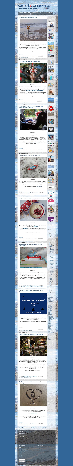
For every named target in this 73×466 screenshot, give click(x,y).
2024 (49, 236)
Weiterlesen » (21, 54)
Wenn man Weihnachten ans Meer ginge (28, 17)
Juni (50, 283)
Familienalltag (23, 102)
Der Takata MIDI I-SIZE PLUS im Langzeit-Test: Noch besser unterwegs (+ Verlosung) (31, 107)
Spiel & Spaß (30, 330)
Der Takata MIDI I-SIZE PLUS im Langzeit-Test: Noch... (51, 253)
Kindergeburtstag (50, 313)
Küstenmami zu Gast (49, 12)
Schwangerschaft (50, 325)
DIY (48, 304)
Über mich (32, 13)
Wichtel (42, 286)
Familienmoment (50, 307)
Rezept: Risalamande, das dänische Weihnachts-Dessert (31, 198)
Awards (49, 298)
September (51, 279)
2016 (49, 290)
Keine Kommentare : (35, 192)
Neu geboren (49, 324)
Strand (49, 331)
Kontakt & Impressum (44, 13)
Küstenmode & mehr (50, 319)
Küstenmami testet (50, 317)
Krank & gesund (50, 315)
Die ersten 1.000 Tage (51, 300)
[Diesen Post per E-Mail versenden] (38, 56)
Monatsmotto (49, 323)
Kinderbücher (28, 286)
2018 (49, 243)
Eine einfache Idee (50, 305)
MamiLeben (27, 102)
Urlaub (30, 377)
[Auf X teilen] (40, 56)
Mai (50, 284)
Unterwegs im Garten (51, 334)
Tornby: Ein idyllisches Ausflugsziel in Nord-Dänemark (31, 334)
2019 (49, 242)
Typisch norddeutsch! (51, 332)
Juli (50, 282)
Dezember (51, 245)
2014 (49, 292)
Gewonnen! (28, 13)
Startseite (20, 12)
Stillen (49, 330)
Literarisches (23, 57)
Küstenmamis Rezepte (51, 318)
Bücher (44, 12)
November (51, 277)
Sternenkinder (50, 329)
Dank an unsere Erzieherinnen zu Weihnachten (29, 61)
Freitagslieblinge (50, 308)
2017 (49, 244)
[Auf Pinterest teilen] (42, 56)
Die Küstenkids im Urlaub (26, 12)
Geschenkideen (23, 286)
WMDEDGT (49, 339)
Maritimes (26, 57)
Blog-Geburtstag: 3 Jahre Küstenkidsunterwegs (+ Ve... (51, 274)
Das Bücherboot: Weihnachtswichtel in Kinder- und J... (51, 264)
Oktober (51, 278)
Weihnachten (39, 286)
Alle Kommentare (22, 461)
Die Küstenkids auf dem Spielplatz (36, 12)
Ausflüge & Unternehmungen (25, 377)
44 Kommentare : (34, 285)
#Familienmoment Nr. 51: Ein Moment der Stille (29, 155)
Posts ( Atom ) (24, 429)
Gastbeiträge (49, 309)
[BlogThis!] (39, 56)
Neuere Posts (21, 427)
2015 (49, 291)
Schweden (49, 326)
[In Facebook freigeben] (41, 56)
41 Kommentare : (34, 423)
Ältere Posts (44, 427)
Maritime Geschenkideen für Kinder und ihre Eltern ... (51, 267)
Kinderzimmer (50, 314)
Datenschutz (50, 13)
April (50, 285)
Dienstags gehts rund (51, 303)
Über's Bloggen (50, 333)
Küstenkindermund (50, 316)
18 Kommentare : (34, 376)
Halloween (49, 311)
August (51, 281)
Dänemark (49, 299)
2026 (49, 234)
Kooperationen (37, 13)
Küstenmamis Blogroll (22, 13)
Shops (49, 327)
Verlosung (35, 286)
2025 (49, 235)
